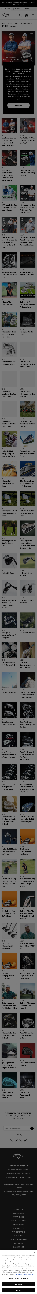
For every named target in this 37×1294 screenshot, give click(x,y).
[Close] (34, 1252)
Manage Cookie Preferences (18, 1278)
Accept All (18, 1290)
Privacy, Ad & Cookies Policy (24, 1274)
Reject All (18, 1284)
